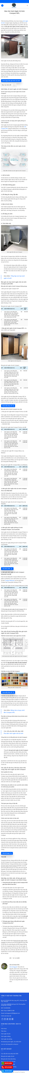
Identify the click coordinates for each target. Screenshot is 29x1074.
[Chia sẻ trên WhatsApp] (10, 958)
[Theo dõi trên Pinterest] (12, 1019)
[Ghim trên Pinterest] (17, 958)
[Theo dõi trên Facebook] (2, 1019)
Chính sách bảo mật (6, 1016)
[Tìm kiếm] (27, 5)
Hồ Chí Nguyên (13, 967)
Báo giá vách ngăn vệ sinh (7, 1056)
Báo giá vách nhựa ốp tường (8, 1059)
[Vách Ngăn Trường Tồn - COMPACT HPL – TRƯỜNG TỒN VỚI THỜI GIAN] (14, 5)
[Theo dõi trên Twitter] (7, 1019)
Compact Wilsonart (9, 580)
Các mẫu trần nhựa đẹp (7, 1053)
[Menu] (2, 5)
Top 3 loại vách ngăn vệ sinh (8, 1061)
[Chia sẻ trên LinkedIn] (18, 958)
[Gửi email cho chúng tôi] (10, 1019)
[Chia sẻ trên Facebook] (11, 958)
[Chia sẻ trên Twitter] (13, 958)
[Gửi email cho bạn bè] (15, 958)
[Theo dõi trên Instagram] (5, 1019)
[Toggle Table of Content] (13, 85)
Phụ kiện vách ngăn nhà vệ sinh (13, 733)
